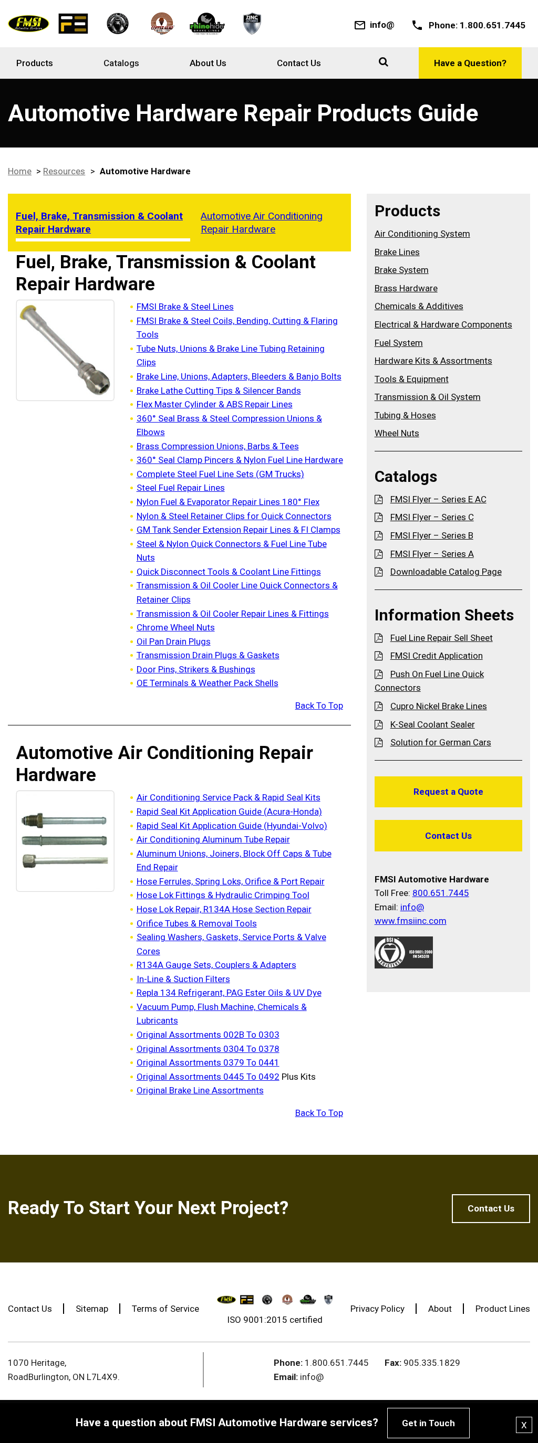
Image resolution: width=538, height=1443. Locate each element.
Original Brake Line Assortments (200, 1090)
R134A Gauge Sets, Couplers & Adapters (216, 965)
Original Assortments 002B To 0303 (208, 1034)
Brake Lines (397, 252)
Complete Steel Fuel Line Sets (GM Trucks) (220, 474)
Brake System (402, 270)
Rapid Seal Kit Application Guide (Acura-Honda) (229, 811)
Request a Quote (448, 791)
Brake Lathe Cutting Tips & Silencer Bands (219, 390)
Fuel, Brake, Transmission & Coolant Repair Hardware (99, 222)
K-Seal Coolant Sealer (432, 724)
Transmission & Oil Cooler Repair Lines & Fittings (233, 613)
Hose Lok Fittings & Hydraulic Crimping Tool (223, 895)
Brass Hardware (406, 288)
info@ (382, 24)
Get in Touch (428, 1423)
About (440, 1308)
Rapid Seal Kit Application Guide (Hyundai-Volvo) (232, 825)
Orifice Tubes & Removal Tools (197, 923)
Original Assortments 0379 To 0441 (208, 1062)
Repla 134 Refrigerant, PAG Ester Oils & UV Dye (229, 992)
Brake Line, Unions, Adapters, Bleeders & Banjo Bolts (239, 376)
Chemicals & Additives (419, 306)
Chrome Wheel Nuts (176, 627)
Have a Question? (470, 63)
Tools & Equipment (412, 379)
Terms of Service (165, 1308)
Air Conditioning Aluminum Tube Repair (213, 839)
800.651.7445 (440, 893)
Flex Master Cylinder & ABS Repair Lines (215, 404)
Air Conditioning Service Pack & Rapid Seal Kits (228, 797)
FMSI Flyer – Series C (432, 517)
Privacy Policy (377, 1308)
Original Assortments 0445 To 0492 (208, 1076)
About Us (208, 63)
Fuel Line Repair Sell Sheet (441, 638)
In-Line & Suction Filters (183, 979)
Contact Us (299, 63)
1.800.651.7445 (492, 25)
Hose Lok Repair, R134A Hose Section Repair (224, 909)
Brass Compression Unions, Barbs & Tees (218, 446)
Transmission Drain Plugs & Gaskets (208, 655)
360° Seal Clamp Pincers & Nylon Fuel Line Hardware (240, 460)
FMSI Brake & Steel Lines (185, 306)
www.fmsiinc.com (411, 920)
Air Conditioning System (422, 233)
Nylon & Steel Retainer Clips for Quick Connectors (234, 516)
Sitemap (92, 1308)
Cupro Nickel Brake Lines (438, 706)
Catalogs (121, 63)
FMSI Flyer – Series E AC (438, 499)
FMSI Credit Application (436, 655)
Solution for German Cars (440, 742)
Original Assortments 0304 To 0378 (208, 1049)
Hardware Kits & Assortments (433, 360)
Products (34, 63)
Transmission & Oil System (428, 397)
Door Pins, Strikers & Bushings (196, 669)
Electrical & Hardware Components (443, 324)
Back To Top (319, 705)
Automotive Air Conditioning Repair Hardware (262, 222)
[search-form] (383, 62)
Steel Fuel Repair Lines (181, 487)
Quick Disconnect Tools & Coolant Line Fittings (229, 571)
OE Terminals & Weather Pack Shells (207, 683)
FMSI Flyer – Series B (431, 535)
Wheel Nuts (397, 433)
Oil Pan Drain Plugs (174, 641)
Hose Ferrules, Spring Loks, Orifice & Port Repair (231, 881)
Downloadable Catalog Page (446, 571)
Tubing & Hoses (405, 415)
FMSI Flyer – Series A (432, 554)
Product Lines (502, 1308)
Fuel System (399, 343)
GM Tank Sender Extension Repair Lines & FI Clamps (238, 529)
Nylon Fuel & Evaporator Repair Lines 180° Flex (228, 502)
